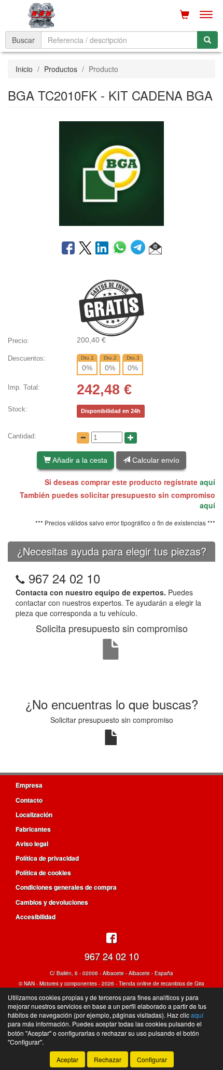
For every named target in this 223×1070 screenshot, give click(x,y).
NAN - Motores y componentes (60, 983)
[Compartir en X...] (85, 248)
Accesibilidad (35, 916)
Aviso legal (32, 843)
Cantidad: (22, 436)
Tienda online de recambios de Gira (161, 983)
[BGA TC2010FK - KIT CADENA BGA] (111, 172)
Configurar (152, 1059)
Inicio (24, 69)
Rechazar (107, 1059)
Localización (34, 814)
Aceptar (67, 1059)
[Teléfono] (20, 578)
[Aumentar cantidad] (130, 438)
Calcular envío (154, 460)
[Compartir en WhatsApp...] (122, 248)
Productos (60, 69)
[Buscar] (207, 40)
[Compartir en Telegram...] (140, 248)
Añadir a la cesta (79, 460)
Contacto (29, 800)
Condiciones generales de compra (66, 887)
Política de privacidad (47, 858)
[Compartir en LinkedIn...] (102, 248)
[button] (155, 248)
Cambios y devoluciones (52, 902)
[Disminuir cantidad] (83, 438)
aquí (207, 482)
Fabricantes (33, 829)
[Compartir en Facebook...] (68, 248)
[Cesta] (184, 14)
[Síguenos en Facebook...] (111, 938)
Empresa (29, 785)
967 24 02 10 (64, 578)
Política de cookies (43, 872)
